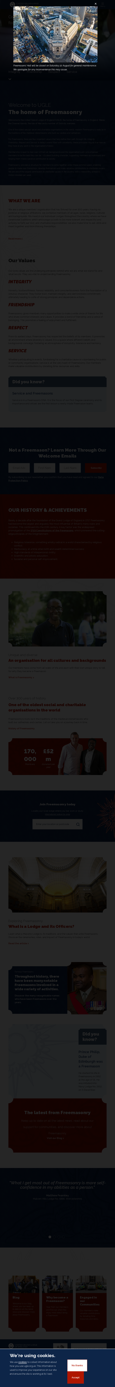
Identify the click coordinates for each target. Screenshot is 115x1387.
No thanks (77, 1365)
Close (95, 4)
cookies (22, 1362)
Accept (76, 1377)
